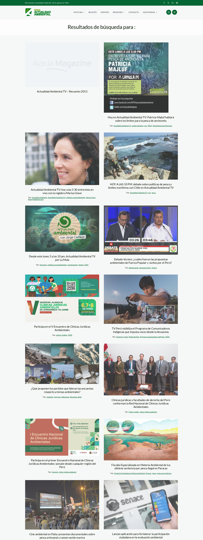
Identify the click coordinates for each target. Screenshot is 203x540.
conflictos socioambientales (75, 197)
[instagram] (173, 3)
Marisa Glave (90, 197)
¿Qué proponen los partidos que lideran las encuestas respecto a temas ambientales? (62, 390)
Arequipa (55, 472)
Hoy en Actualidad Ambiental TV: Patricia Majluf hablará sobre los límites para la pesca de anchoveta (141, 118)
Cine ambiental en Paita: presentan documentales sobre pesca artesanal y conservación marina (62, 535)
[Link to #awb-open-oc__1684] (174, 12)
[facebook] (164, 3)
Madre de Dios (134, 337)
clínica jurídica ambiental (148, 412)
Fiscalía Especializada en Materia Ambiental (129, 473)
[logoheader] (38, 9)
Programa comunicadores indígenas (152, 337)
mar (145, 126)
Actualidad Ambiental (39, 197)
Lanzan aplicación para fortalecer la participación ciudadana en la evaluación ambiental (141, 535)
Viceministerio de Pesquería (162, 126)
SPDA (150, 126)
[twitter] (168, 3)
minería (81, 265)
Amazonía (43, 265)
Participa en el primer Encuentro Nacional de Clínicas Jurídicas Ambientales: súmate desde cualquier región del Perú (62, 463)
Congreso (57, 397)
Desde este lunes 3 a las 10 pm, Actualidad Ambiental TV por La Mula (62, 258)
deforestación (134, 268)
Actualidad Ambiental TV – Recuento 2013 (62, 91)
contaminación (72, 265)
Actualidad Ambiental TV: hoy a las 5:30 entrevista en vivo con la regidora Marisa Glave (62, 191)
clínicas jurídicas (61, 335)
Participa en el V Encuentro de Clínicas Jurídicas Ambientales (62, 328)
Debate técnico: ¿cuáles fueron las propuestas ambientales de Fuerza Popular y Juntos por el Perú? (141, 260)
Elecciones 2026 (76, 397)
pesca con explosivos (164, 473)
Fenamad (119, 337)
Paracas (148, 473)
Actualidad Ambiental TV (122, 126)
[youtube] (177, 3)
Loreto (125, 337)
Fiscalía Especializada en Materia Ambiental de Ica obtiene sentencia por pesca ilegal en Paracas (140, 466)
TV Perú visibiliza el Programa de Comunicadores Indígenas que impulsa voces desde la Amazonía (141, 330)
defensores (65, 397)
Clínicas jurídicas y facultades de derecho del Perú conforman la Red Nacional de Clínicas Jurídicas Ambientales (141, 403)
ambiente (50, 397)
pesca (154, 193)
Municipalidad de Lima (36, 199)
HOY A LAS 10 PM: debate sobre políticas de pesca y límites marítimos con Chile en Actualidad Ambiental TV (141, 185)
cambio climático (137, 126)
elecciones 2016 (145, 268)
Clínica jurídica (134, 412)
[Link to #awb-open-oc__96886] (168, 12)
